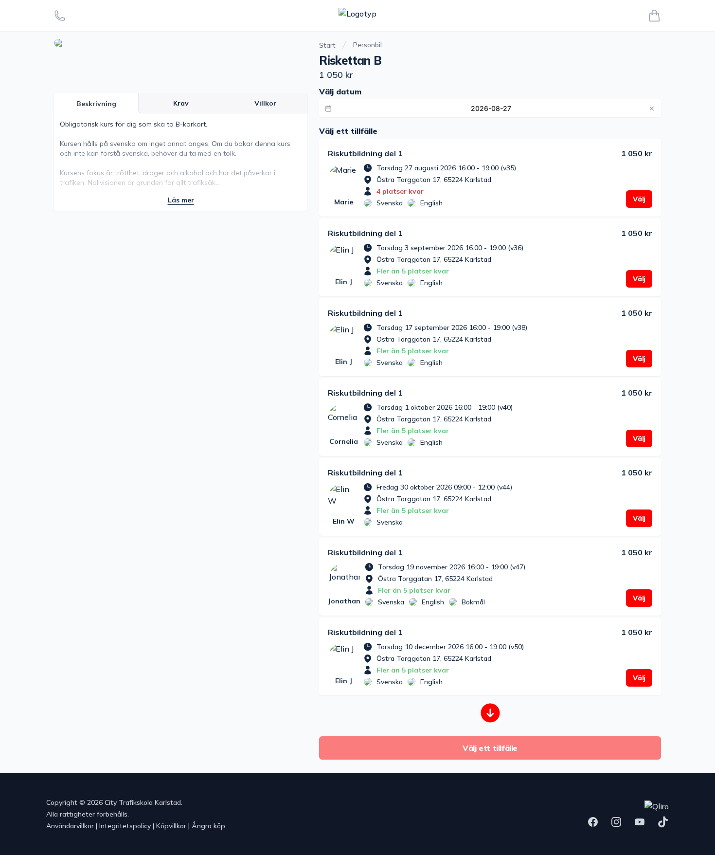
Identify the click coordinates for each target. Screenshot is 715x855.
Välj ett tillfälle (490, 748)
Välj (639, 199)
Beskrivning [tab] (96, 103)
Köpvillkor (171, 825)
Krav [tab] (181, 103)
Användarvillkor (70, 825)
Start (327, 45)
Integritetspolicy (125, 825)
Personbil (367, 44)
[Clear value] (652, 108)
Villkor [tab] (265, 103)
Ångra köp (208, 825)
